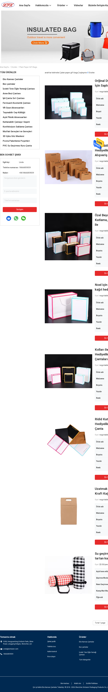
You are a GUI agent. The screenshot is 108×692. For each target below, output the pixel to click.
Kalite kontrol (52, 651)
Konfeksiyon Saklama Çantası (17, 126)
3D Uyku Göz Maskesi (13, 136)
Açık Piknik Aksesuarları (15, 117)
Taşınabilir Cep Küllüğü (14, 112)
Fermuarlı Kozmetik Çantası (16, 103)
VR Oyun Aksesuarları (13, 107)
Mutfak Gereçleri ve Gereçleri (17, 131)
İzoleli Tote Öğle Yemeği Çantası (19, 89)
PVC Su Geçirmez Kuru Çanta (17, 145)
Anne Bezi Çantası (12, 93)
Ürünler (14, 67)
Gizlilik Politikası (92, 683)
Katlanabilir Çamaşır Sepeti (16, 122)
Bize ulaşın (51, 656)
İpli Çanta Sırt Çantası (13, 98)
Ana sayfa (4, 67)
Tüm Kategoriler (84, 660)
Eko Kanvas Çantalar (13, 79)
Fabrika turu (51, 646)
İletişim (19, 209)
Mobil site (77, 683)
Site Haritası (64, 683)
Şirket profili (51, 641)
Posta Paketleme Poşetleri (16, 141)
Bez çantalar (9, 84)
